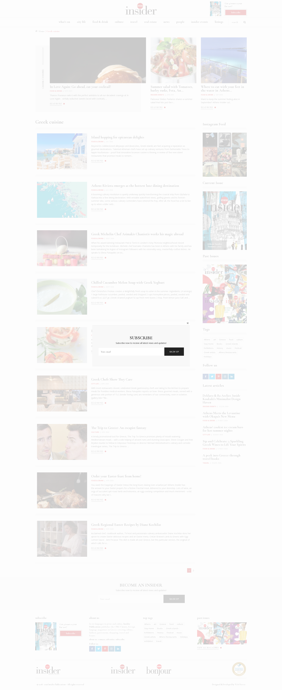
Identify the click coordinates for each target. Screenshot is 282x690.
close (188, 323)
